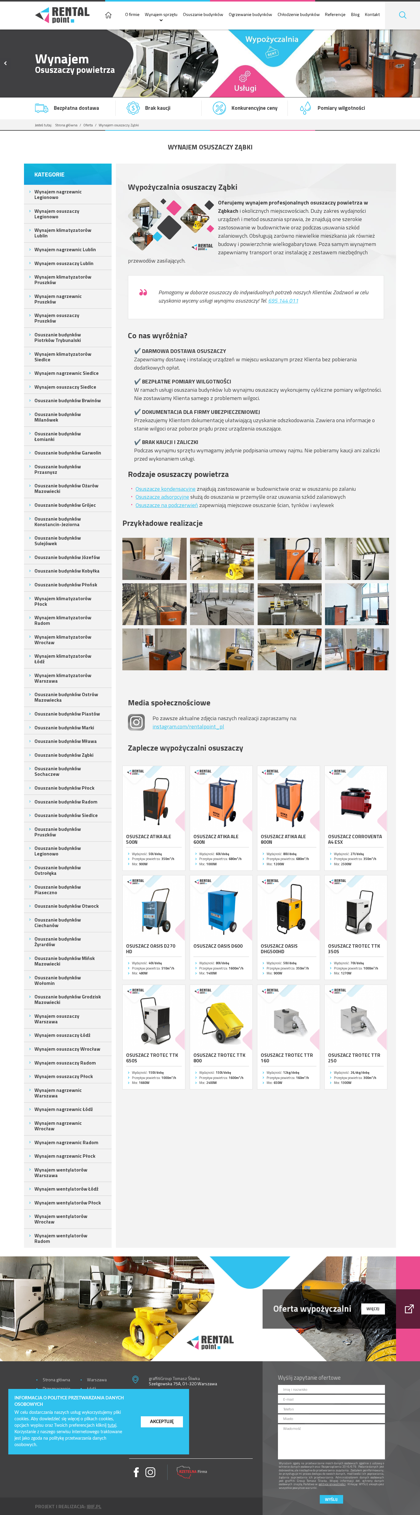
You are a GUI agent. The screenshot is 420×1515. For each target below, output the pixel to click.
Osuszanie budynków (203, 14)
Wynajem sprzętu (161, 14)
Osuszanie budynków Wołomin (57, 980)
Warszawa (97, 1379)
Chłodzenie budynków (299, 14)
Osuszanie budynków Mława (65, 741)
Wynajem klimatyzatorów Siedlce (62, 356)
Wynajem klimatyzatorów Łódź (62, 658)
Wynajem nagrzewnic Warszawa (58, 1092)
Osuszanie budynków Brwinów (67, 400)
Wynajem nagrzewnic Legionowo (58, 194)
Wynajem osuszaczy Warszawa (56, 1018)
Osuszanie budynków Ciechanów (57, 922)
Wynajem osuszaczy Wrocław (67, 1049)
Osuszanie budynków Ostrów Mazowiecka (66, 697)
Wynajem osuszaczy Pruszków (56, 317)
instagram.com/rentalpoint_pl (188, 726)
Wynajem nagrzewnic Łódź (63, 1109)
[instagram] (150, 1472)
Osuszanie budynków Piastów (67, 713)
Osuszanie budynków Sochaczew (57, 771)
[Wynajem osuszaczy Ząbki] (154, 559)
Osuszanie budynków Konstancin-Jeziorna (57, 521)
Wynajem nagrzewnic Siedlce (66, 373)
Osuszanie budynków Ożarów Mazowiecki (66, 488)
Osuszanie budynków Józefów (67, 557)
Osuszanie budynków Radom (65, 801)
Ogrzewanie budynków (250, 14)
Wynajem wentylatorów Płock (67, 1202)
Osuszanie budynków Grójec (65, 505)
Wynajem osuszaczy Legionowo (56, 213)
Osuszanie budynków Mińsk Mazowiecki (64, 960)
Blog (355, 14)
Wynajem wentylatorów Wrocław (60, 1218)
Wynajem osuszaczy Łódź (62, 1035)
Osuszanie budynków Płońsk (65, 584)
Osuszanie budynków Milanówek (57, 416)
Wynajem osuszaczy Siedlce (65, 387)
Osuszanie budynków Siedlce (66, 815)
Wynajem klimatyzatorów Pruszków (62, 279)
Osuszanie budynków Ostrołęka (57, 870)
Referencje (335, 14)
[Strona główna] (108, 15)
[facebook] (136, 1472)
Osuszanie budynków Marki (64, 727)
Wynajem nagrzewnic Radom (66, 1142)
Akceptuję (162, 1421)
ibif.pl (94, 1506)
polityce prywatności (332, 1484)
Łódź (91, 1388)
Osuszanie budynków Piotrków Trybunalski (57, 337)
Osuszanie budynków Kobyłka (67, 570)
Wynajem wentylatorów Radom (60, 1238)
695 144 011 (283, 300)
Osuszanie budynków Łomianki (57, 436)
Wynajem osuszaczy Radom (65, 1062)
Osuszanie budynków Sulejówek (57, 540)
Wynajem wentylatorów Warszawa (60, 1172)
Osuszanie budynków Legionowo (57, 850)
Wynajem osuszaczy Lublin (63, 263)
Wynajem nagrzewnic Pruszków (58, 298)
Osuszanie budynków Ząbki (63, 755)
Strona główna (66, 125)
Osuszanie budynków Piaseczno (57, 889)
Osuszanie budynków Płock (64, 787)
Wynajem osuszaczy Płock (63, 1076)
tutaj (112, 1425)
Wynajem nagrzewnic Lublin (65, 249)
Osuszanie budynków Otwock (66, 906)
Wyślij (331, 1499)
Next (414, 63)
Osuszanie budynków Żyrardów (57, 941)
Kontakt (372, 14)
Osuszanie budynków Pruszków (57, 831)
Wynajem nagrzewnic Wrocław (58, 1125)
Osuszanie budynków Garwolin (67, 452)
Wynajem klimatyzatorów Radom (62, 620)
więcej (373, 1309)
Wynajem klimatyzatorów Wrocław (62, 639)
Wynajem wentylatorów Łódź (66, 1188)
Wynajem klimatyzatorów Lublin (62, 232)
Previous (5, 63)
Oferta (88, 125)
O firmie (132, 14)
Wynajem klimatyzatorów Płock (62, 601)
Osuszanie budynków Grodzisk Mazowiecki (67, 999)
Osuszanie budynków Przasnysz (57, 469)
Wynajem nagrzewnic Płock (64, 1156)
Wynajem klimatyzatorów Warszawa (62, 678)
